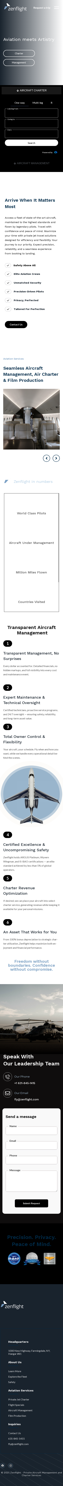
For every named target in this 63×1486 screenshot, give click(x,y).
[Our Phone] (7, 1076)
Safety (11, 1381)
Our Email (21, 1093)
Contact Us (14, 1433)
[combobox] (28, 113)
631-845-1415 (16, 1438)
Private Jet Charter (18, 1399)
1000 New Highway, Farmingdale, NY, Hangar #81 (29, 1352)
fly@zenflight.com (18, 1443)
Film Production (17, 1415)
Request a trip (41, 7)
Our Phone (22, 1076)
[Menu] (56, 7)
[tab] (31, 90)
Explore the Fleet (17, 1376)
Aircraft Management (20, 1410)
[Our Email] (7, 1093)
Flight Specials (16, 1404)
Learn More (14, 1371)
